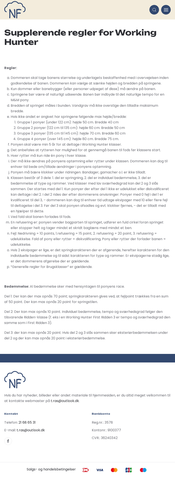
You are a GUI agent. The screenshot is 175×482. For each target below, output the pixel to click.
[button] (154, 10)
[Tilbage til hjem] (15, 9)
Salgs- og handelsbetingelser (51, 469)
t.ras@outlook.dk (65, 400)
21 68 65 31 (27, 422)
